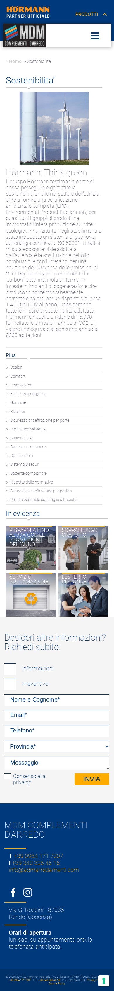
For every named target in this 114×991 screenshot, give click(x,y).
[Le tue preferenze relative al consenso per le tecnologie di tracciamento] (103, 980)
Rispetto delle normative (31, 482)
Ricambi (17, 411)
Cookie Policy (57, 983)
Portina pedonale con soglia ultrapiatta (43, 499)
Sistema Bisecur (24, 464)
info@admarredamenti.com (44, 869)
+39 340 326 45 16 (36, 862)
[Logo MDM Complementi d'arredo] (24, 35)
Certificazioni (21, 455)
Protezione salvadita (28, 429)
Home (15, 61)
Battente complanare (28, 473)
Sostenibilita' (21, 438)
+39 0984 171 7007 (38, 855)
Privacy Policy (95, 980)
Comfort (17, 376)
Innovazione (21, 385)
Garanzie (18, 402)
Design (16, 367)
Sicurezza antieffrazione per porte (39, 420)
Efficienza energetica (28, 393)
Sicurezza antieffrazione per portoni (41, 490)
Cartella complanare (28, 446)
